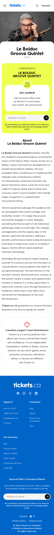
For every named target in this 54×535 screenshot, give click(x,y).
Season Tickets (10, 453)
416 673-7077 (9, 408)
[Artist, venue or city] (37, 6)
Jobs (31, 426)
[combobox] (45, 6)
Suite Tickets (9, 458)
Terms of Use (35, 521)
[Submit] (46, 117)
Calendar (7, 468)
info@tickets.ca (10, 418)
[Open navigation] (4, 5)
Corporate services (12, 463)
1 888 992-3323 (10, 413)
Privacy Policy (19, 521)
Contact (7, 423)
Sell (5, 443)
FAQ (31, 408)
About (32, 413)
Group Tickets (9, 448)
